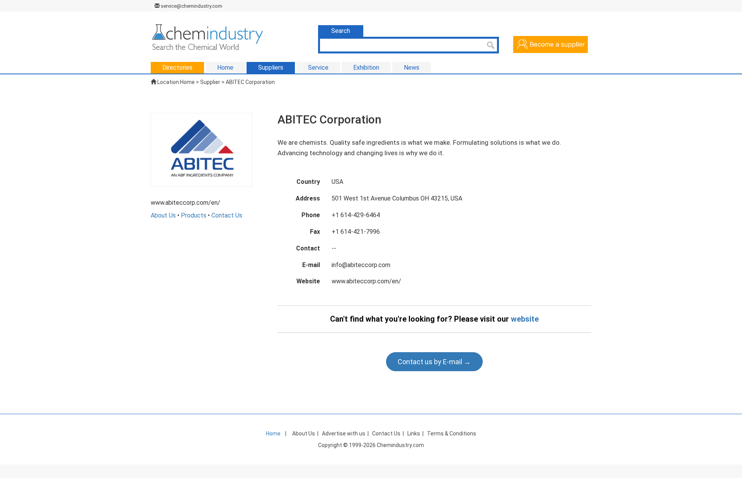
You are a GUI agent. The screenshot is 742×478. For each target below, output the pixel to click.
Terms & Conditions (451, 433)
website (525, 319)
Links (413, 433)
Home (187, 82)
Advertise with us (343, 433)
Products (193, 215)
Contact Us (226, 215)
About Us (163, 215)
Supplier (210, 82)
